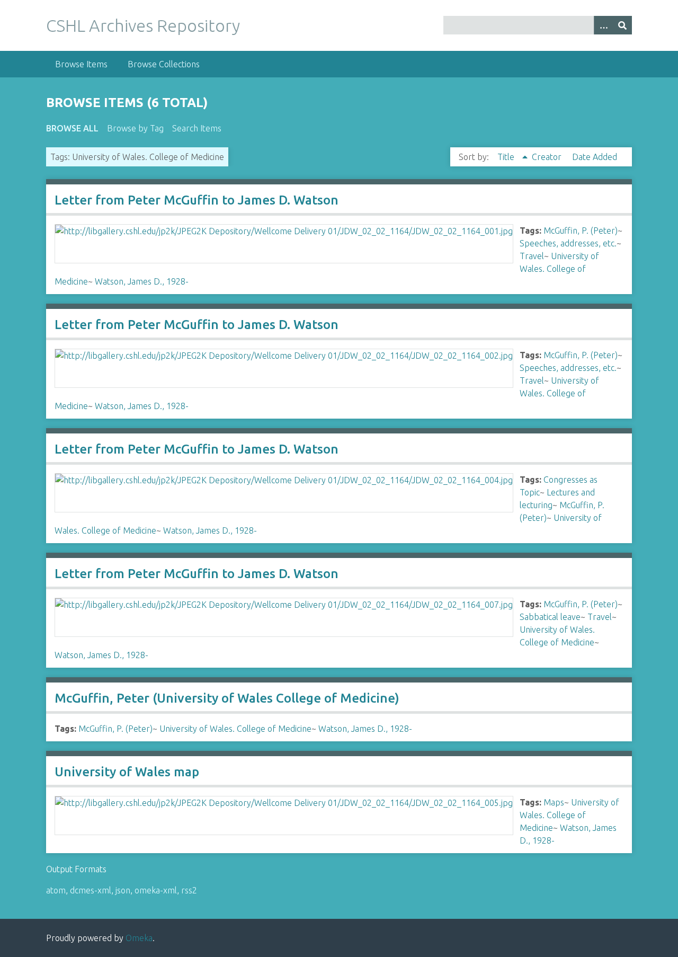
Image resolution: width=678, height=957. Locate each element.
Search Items (196, 128)
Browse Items (81, 64)
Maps (553, 802)
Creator (548, 157)
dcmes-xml (90, 890)
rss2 (189, 890)
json (122, 890)
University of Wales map (127, 772)
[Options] (603, 25)
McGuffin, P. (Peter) (580, 230)
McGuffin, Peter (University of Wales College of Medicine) (227, 698)
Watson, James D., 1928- (142, 281)
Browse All (72, 128)
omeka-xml (156, 890)
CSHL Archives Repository (143, 25)
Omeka (139, 938)
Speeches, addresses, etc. (568, 243)
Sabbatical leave (550, 617)
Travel (532, 256)
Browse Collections (164, 64)
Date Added (594, 157)
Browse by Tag (135, 128)
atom (56, 890)
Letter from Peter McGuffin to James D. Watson (196, 200)
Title (506, 157)
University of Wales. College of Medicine (235, 728)
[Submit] (622, 25)
